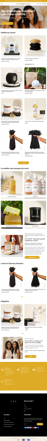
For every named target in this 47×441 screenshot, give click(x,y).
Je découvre (7, 23)
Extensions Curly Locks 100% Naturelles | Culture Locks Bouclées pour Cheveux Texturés (35, 290)
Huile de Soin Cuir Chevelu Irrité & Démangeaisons (34, 121)
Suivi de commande (28, 408)
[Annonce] (23, 1)
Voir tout (23, 162)
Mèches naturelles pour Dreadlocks (31, 58)
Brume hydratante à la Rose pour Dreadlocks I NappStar (33, 328)
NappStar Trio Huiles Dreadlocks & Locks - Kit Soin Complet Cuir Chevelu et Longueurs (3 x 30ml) (10, 59)
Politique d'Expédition (8, 426)
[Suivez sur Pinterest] (13, 401)
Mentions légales (7, 420)
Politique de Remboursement (9, 424)
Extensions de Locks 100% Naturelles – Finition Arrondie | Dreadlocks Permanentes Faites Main (10, 153)
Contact (25, 406)
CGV (5, 418)
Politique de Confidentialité (9, 422)
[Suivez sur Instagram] (11, 401)
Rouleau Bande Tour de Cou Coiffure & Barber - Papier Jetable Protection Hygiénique (11, 91)
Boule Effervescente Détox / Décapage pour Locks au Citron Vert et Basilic (35, 91)
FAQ (25, 404)
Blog (25, 410)
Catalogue (30, 356)
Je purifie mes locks (32, 257)
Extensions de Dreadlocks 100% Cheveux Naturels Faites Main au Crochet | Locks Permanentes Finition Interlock (35, 153)
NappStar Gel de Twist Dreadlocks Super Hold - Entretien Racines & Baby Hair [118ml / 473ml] (10, 122)
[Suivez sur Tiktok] (16, 401)
